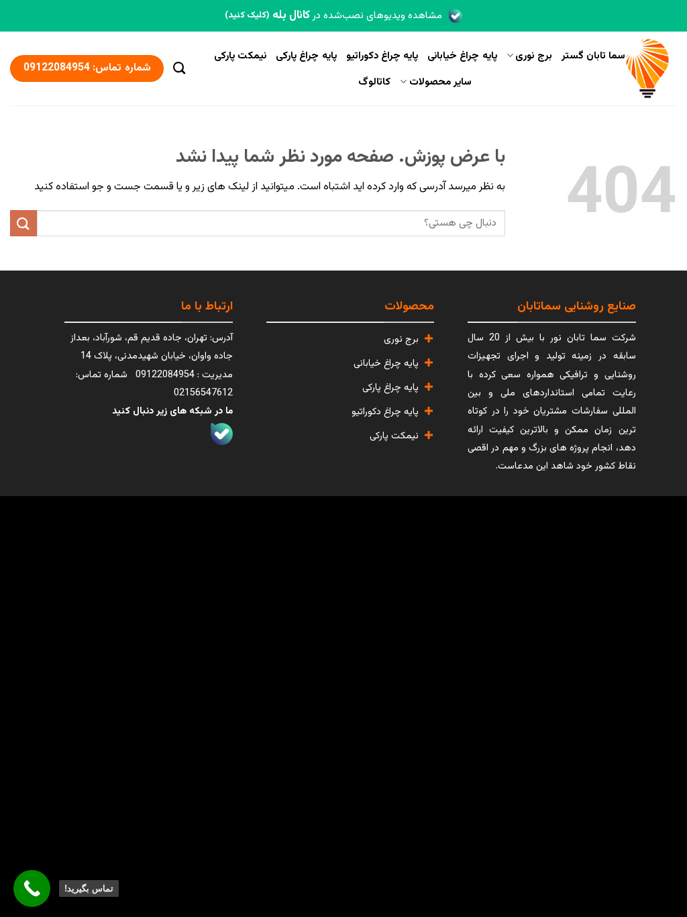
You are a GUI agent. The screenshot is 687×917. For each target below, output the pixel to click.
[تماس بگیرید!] (31, 888)
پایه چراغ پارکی (306, 56)
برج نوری (533, 56)
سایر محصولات (440, 82)
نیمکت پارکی (240, 56)
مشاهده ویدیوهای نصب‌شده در (333, 15)
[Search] (179, 68)
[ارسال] (23, 223)
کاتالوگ (374, 82)
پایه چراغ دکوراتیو (382, 56)
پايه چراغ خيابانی (462, 56)
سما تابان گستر (594, 56)
